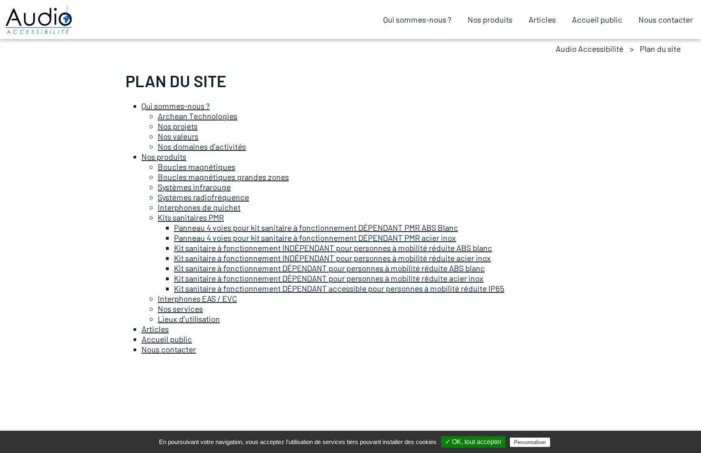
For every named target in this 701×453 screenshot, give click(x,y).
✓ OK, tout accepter (473, 441)
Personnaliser (530, 442)
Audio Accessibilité (590, 49)
